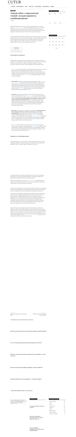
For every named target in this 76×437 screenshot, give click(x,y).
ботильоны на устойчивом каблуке (30, 214)
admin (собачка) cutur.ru (21, 403)
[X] (14, 23)
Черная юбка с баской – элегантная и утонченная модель (39, 314)
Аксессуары (31, 6)
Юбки (18, 9)
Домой (11, 9)
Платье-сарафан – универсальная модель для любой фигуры (37, 429)
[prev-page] (11, 393)
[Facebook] (11, 23)
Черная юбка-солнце (37, 115)
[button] (64, 6)
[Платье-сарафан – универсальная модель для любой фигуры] (38, 425)
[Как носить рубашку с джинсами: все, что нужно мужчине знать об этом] (38, 413)
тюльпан (13, 69)
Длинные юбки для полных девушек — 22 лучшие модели (26, 379)
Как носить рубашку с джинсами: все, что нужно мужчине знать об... (36, 418)
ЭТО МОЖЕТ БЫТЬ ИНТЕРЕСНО (17, 319)
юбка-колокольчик (28, 95)
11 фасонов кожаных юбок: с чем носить (21, 390)
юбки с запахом (27, 74)
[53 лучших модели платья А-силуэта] (38, 403)
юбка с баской (21, 88)
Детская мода (38, 6)
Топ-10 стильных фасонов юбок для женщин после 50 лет (26, 342)
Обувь (26, 6)
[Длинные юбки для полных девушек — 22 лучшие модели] (28, 373)
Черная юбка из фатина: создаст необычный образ (18, 314)
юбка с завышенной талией (18, 27)
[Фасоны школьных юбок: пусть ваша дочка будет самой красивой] (28, 325)
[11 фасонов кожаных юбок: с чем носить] (28, 384)
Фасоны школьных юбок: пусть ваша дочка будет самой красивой (28, 331)
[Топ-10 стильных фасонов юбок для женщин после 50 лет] (28, 337)
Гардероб (13, 6)
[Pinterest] (16, 23)
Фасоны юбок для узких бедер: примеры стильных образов (26, 367)
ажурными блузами (31, 180)
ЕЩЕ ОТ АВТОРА (29, 319)
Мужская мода (46, 6)
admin (12, 20)
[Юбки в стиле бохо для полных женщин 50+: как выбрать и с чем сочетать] (28, 348)
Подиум (52, 6)
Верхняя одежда (19, 6)
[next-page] (12, 393)
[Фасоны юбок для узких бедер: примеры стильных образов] (28, 361)
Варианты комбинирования (16, 51)
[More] (21, 23)
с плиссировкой (35, 114)
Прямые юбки (34, 126)
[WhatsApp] (19, 23)
